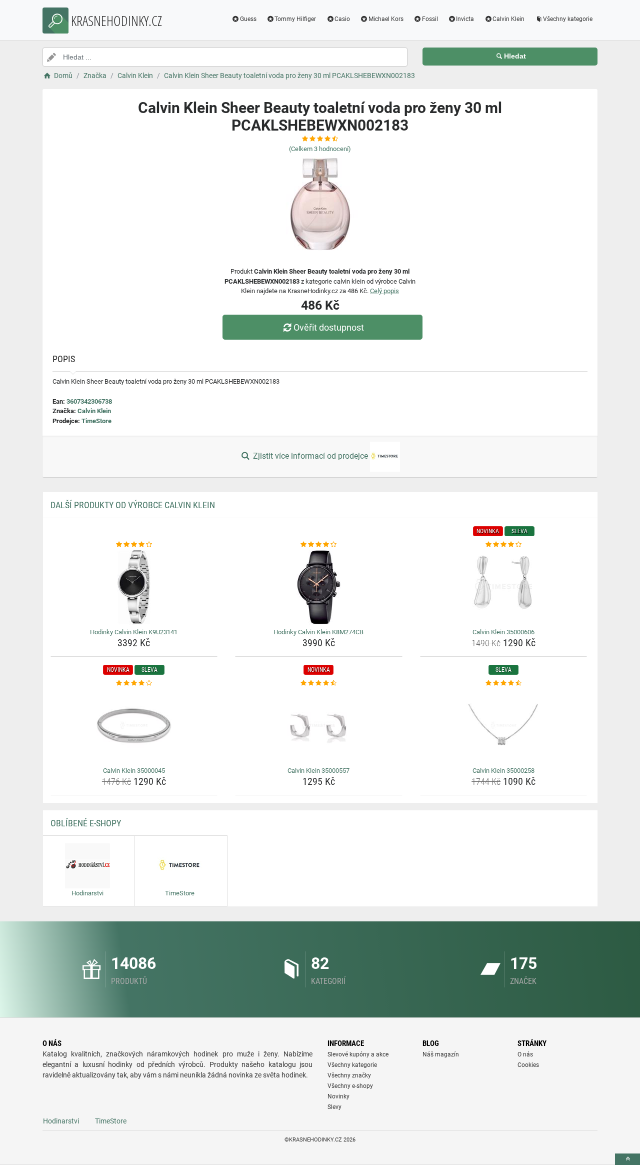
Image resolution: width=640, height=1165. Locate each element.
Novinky (339, 1096)
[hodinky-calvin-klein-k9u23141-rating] (134, 545)
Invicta (465, 19)
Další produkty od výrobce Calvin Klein (132, 505)
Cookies (528, 1064)
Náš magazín (440, 1054)
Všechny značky (349, 1075)
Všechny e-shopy (350, 1085)
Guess (248, 19)
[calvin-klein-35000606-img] (503, 587)
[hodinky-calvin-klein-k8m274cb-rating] (319, 545)
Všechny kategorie (567, 19)
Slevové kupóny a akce (358, 1054)
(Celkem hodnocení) (320, 149)
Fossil (430, 19)
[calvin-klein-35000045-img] (134, 725)
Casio (342, 19)
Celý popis (384, 291)
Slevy (335, 1106)
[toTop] (627, 1159)
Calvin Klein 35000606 (503, 632)
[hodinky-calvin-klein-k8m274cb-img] (319, 587)
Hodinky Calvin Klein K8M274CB (319, 632)
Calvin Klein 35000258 (503, 770)
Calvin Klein (508, 19)
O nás (525, 1054)
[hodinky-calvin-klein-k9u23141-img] (134, 587)
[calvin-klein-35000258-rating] (503, 683)
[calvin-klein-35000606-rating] (503, 545)
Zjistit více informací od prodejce (310, 456)
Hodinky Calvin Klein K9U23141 (134, 632)
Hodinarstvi (61, 1121)
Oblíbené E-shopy (85, 823)
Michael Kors (386, 19)
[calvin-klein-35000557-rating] (319, 683)
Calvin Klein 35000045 (134, 770)
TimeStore (97, 421)
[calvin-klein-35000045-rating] (134, 683)
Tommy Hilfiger (295, 19)
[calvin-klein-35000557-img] (319, 725)
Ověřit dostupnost (329, 327)
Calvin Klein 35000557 (319, 770)
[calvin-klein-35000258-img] (503, 725)
